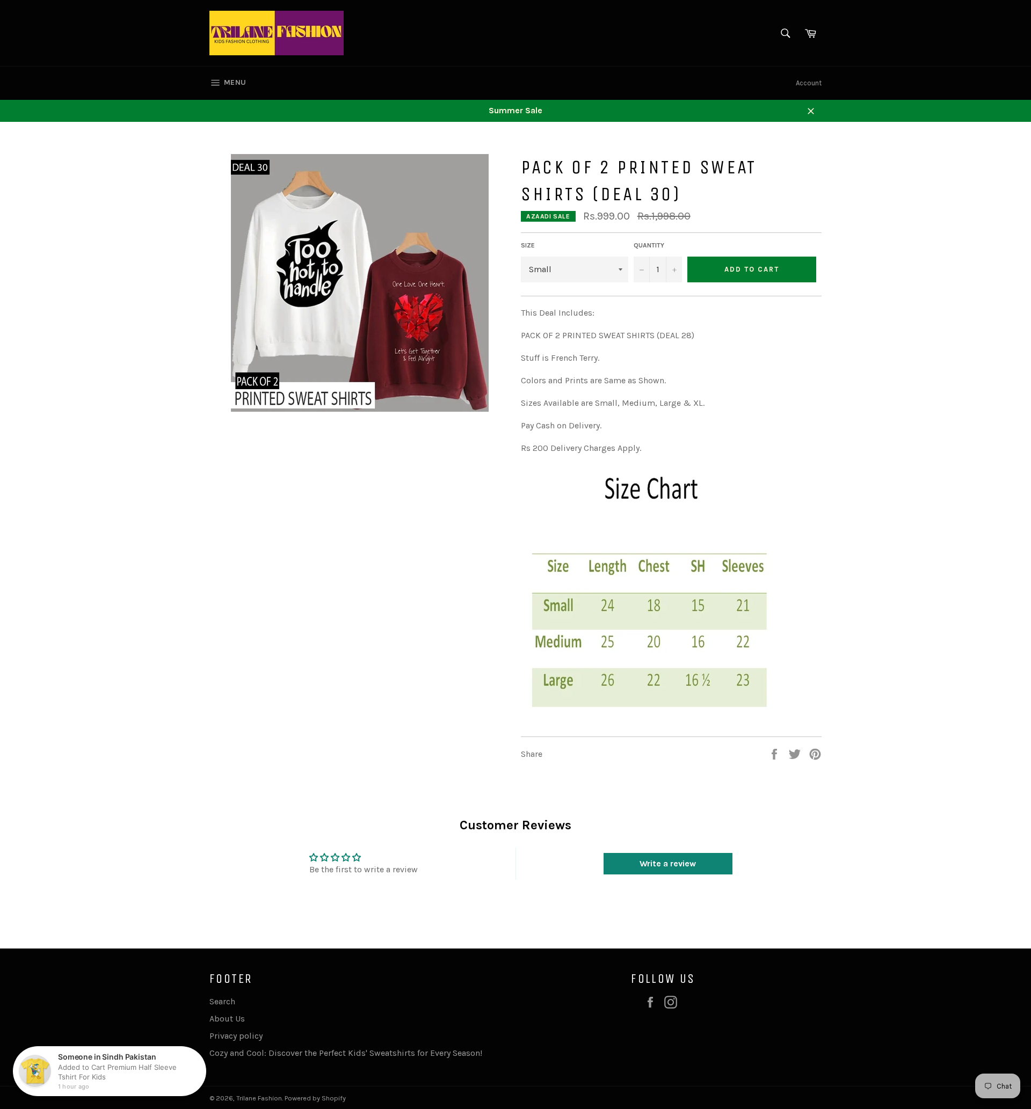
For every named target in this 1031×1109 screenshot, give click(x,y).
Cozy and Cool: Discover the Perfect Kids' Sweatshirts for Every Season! (345, 1053)
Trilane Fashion (259, 1098)
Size (528, 245)
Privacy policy (236, 1036)
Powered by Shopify (315, 1098)
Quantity (649, 245)
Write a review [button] (668, 863)
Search (222, 1001)
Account (809, 83)
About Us (227, 1018)
